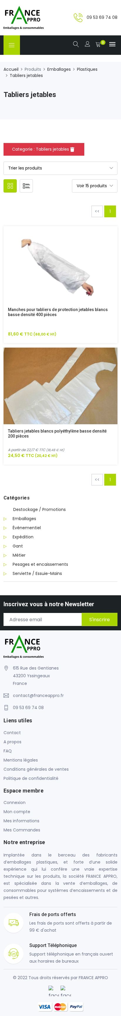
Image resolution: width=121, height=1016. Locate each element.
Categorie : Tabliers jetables (41, 149)
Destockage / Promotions (39, 509)
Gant (18, 546)
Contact (12, 733)
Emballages (59, 69)
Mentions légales (21, 760)
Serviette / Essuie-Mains (37, 573)
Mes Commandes (22, 830)
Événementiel (27, 528)
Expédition (23, 537)
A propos (12, 742)
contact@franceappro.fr (38, 695)
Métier (19, 555)
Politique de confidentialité (31, 778)
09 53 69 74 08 (102, 17)
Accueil (11, 69)
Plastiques (87, 69)
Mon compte (17, 812)
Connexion (15, 802)
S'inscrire (99, 619)
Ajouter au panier (53, 268)
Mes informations (21, 821)
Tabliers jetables (26, 75)
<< (97, 211)
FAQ (8, 751)
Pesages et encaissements (40, 564)
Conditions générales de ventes (36, 769)
